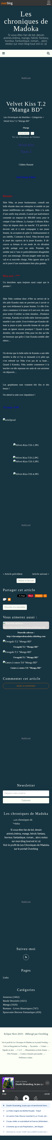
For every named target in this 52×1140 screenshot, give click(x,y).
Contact (43, 1046)
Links (6, 977)
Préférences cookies (25, 1058)
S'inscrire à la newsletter (14, 607)
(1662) (11, 997)
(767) (20, 1008)
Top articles (34, 1046)
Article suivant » (40, 574)
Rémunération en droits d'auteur (36, 1050)
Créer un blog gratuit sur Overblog (15, 1046)
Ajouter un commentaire (26, 686)
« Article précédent (12, 574)
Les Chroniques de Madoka (34, 845)
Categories (37, 117)
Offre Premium (12, 1054)
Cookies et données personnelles (31, 1054)
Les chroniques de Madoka (26, 21)
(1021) (15, 1000)
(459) (22, 1012)
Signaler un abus (8, 1050)
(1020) (10, 1004)
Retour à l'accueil (26, 581)
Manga (26, 128)
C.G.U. (19, 1050)
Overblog (43, 1034)
